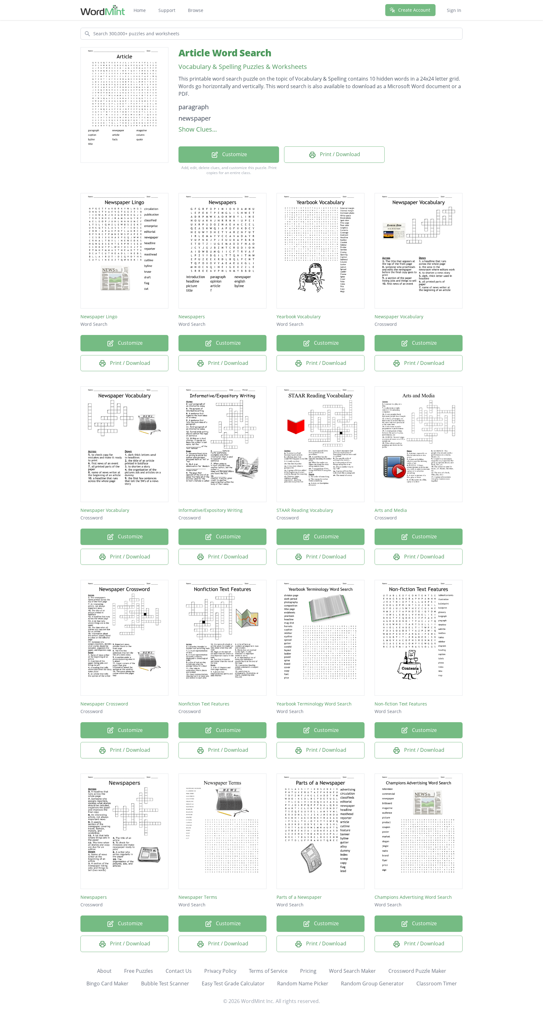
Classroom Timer (436, 983)
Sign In (454, 10)
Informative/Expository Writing (210, 510)
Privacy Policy (220, 970)
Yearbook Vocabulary (299, 317)
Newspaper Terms (197, 897)
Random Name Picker (302, 983)
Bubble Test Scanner (165, 983)
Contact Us (179, 970)
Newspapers (191, 317)
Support (166, 10)
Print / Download (339, 154)
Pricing (308, 970)
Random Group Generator (372, 983)
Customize (234, 154)
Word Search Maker (352, 970)
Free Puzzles (138, 970)
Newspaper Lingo (98, 317)
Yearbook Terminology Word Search (314, 704)
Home (140, 10)
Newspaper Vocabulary (399, 317)
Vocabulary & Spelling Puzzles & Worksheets (242, 66)
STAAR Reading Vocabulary (305, 510)
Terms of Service (268, 970)
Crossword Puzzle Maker (417, 970)
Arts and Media (391, 510)
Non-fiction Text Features (401, 704)
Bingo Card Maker (107, 983)
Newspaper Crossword (104, 704)
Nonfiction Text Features (203, 704)
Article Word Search (224, 52)
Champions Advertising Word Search (413, 897)
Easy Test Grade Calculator (233, 983)
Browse (195, 10)
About (104, 970)
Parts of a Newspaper (299, 897)
